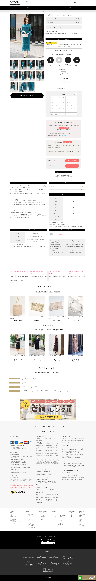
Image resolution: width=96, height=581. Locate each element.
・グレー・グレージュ (58, 524)
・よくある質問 (12, 519)
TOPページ (11, 511)
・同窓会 (28, 519)
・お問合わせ (12, 520)
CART (84, 3)
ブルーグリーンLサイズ (63, 82)
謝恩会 (55, 390)
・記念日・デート (30, 521)
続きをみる (12, 282)
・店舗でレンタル (13, 516)
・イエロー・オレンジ (58, 523)
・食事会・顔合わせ (31, 527)
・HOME (11, 512)
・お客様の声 (81, 511)
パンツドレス (44, 514)
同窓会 (46, 390)
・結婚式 (28, 512)
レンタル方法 (68, 7)
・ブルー (55, 519)
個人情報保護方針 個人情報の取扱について (63, 172)
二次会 (64, 390)
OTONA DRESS (13, 11)
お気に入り (78, 3)
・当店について (12, 515)
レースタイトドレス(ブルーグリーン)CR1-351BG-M (39, 11)
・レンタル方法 (12, 518)
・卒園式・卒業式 (30, 525)
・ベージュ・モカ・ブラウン (60, 515)
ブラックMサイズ (64, 73)
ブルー (36, 386)
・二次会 (28, 516)
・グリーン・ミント (58, 520)
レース (42, 515)
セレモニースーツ (44, 512)
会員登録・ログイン (69, 3)
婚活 (38, 390)
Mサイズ (26, 382)
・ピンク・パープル (58, 516)
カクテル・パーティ (27, 390)
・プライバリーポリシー (14, 523)
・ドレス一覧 (12, 514)
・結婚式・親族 (30, 514)
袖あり (42, 518)
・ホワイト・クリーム (58, 521)
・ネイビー (56, 512)
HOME (13, 7)
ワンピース (26, 378)
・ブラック (56, 514)
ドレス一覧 (21, 7)
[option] (27, 36)
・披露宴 (28, 515)
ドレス (34, 378)
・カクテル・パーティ (31, 523)
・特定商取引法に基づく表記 (15, 521)
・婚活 (28, 520)
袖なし (42, 519)
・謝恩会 (28, 518)
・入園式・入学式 (30, 524)
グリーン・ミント (24, 11)
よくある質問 (77, 7)
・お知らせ (80, 512)
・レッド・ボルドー (58, 518)
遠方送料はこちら (65, 135)
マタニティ (43, 516)
